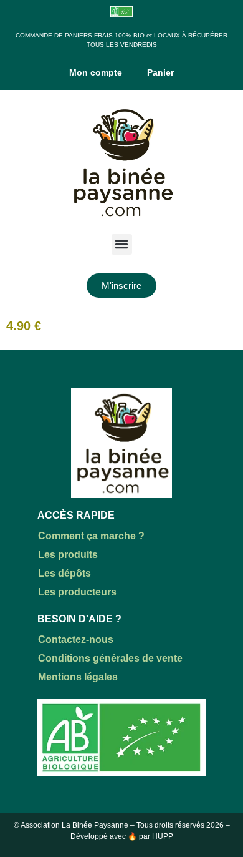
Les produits (68, 554)
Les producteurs (77, 592)
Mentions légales (78, 677)
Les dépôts (64, 573)
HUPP (162, 836)
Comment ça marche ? (91, 536)
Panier (160, 72)
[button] (122, 244)
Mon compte (95, 72)
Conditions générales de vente (110, 658)
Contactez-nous (75, 639)
